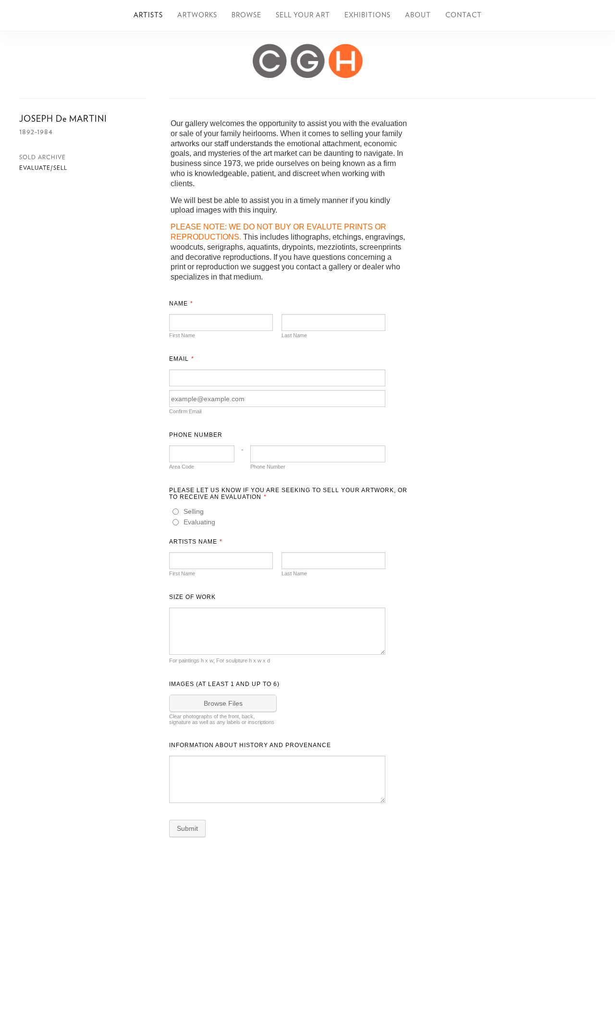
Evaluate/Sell (43, 168)
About (418, 15)
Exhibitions (367, 15)
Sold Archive (42, 157)
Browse (246, 15)
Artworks (197, 15)
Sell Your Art (303, 15)
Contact (463, 15)
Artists (148, 15)
